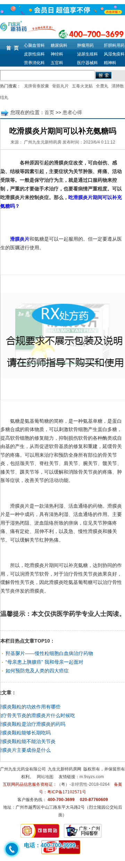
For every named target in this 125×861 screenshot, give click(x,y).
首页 (49, 112)
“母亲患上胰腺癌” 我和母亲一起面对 (44, 662)
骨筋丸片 (60, 86)
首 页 (12, 48)
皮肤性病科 (34, 54)
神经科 (57, 54)
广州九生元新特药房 (42, 142)
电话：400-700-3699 (49, 845)
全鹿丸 (102, 86)
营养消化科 (34, 62)
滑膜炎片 (20, 239)
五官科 (57, 62)
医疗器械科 (87, 62)
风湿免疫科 (114, 54)
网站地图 (45, 776)
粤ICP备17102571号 (66, 792)
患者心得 (72, 112)
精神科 (110, 62)
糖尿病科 (59, 45)
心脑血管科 (34, 45)
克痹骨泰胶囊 (36, 86)
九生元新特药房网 (64, 769)
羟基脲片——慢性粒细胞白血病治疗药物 (49, 653)
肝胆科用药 (114, 45)
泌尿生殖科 (87, 54)
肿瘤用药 (85, 45)
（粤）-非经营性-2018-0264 (83, 784)
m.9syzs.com (92, 776)
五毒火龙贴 (82, 86)
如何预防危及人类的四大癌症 (37, 670)
